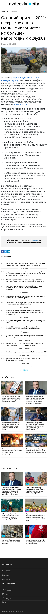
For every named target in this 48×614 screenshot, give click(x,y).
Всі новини (24, 370)
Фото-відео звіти (9, 468)
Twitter (7, 594)
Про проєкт (6, 571)
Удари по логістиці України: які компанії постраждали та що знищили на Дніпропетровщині (25, 297)
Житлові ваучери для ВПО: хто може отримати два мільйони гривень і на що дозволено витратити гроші (25, 280)
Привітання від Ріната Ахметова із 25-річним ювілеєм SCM (26, 352)
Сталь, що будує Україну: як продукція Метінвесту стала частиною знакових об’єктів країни (25, 303)
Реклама (5, 575)
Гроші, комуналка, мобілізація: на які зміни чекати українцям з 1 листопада (23, 359)
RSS (6, 603)
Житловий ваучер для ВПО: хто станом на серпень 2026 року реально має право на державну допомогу (25, 264)
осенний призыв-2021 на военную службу (20, 79)
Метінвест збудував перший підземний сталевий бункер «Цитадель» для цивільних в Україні (26, 336)
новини (4, 11)
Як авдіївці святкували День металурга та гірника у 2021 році (26, 321)
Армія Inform (20, 104)
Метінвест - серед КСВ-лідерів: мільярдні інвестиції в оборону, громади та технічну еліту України (24, 344)
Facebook (8, 590)
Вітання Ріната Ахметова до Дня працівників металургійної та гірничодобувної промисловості (23, 327)
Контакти (6, 579)
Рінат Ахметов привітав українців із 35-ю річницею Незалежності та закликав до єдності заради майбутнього (24, 287)
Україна (14, 11)
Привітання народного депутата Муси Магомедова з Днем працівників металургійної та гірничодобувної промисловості (24, 312)
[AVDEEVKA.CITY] (24, 4)
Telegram (34, 240)
